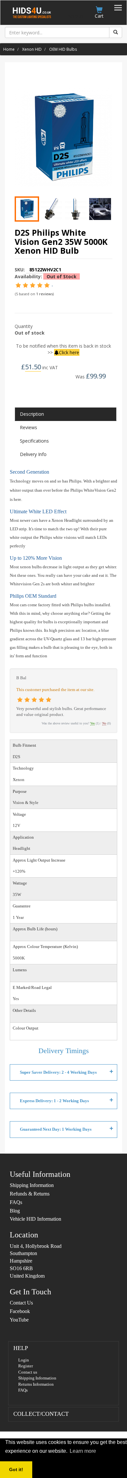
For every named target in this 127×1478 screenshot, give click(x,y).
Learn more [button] (83, 1451)
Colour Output (25, 1028)
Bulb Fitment (24, 745)
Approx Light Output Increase (39, 860)
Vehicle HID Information (35, 1219)
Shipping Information (32, 1185)
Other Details (24, 1010)
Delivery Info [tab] (33, 454)
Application (23, 837)
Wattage (20, 883)
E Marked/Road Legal (32, 987)
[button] (20, 1348)
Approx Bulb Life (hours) (35, 928)
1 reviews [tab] (44, 293)
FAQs (16, 1202)
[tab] (63, 1373)
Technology (23, 768)
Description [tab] (32, 414)
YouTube (19, 1320)
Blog (15, 1210)
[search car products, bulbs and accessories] (115, 32)
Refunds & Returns (29, 1193)
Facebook (20, 1311)
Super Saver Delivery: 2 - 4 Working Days (58, 1072)
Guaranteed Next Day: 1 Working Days (56, 1129)
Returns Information (36, 1384)
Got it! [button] (16, 1469)
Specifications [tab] (34, 441)
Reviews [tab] (28, 427)
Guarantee (22, 905)
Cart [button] (99, 16)
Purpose (20, 791)
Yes (92, 723)
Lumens (20, 969)
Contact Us (21, 1302)
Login (23, 1360)
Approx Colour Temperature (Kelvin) (45, 946)
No (104, 723)
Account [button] (76, 16)
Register (25, 1365)
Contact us (27, 1372)
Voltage (19, 814)
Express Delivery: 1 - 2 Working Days (54, 1100)
